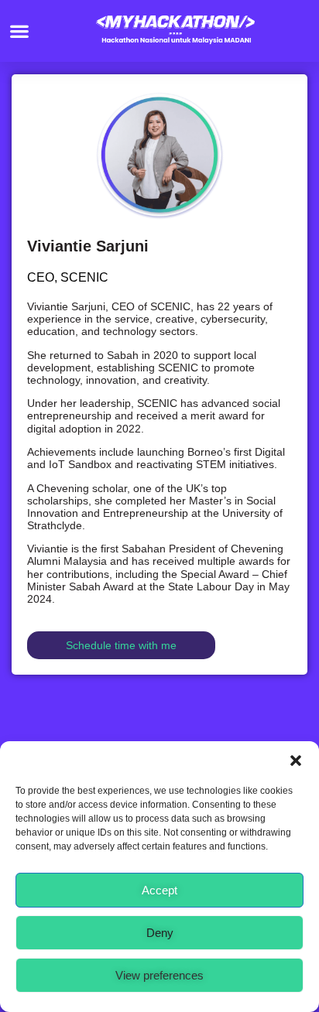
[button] (296, 760)
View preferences (159, 975)
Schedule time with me (121, 645)
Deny (159, 932)
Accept (159, 890)
